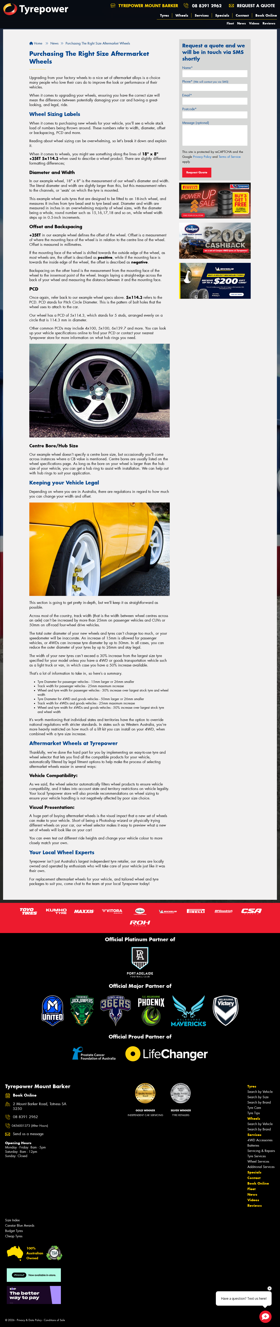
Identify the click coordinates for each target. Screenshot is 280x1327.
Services (202, 15)
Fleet (230, 23)
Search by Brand (259, 1102)
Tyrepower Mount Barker (147, 5)
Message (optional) (195, 123)
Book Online (266, 15)
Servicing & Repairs (261, 1151)
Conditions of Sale (54, 1320)
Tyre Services (256, 1156)
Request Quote (196, 172)
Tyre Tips (253, 1113)
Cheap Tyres (13, 1236)
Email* (187, 95)
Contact (242, 15)
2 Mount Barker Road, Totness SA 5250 (39, 1106)
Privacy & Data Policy (29, 1320)
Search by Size (258, 1097)
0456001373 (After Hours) (30, 1126)
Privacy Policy (202, 157)
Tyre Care (254, 1108)
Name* (187, 68)
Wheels (181, 15)
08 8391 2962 (207, 5)
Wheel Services (258, 1161)
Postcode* (189, 109)
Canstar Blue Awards (19, 1225)
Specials (222, 15)
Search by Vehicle (260, 1092)
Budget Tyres (14, 1231)
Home (37, 43)
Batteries (253, 1145)
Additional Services (260, 1167)
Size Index (12, 1220)
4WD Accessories (259, 1140)
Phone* (205, 81)
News (241, 23)
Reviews (269, 23)
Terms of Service (230, 157)
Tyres (164, 15)
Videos (254, 23)
